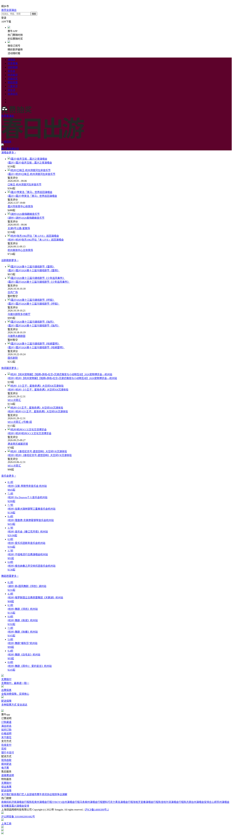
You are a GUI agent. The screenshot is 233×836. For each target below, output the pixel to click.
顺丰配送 (6, 764)
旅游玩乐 (13, 94)
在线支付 (6, 745)
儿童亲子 (13, 86)
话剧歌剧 (13, 67)
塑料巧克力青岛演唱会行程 (118, 802)
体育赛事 (13, 63)
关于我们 (6, 794)
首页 (3, 10)
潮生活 (11, 90)
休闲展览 (13, 75)
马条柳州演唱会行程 (91, 802)
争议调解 (62, 794)
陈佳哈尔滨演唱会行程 (171, 802)
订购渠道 (6, 722)
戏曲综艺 (13, 78)
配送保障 (6, 790)
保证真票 (6, 786)
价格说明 (6, 733)
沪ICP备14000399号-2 (97, 809)
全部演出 (11, 10)
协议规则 (52, 794)
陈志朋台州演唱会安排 (196, 802)
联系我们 (16, 794)
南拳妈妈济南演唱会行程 (15, 802)
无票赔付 (6, 783)
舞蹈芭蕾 (13, 82)
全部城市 (32, 794)
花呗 (3, 748)
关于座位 (6, 737)
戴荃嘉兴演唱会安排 (17, 805)
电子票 (5, 767)
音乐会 (11, 71)
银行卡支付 (7, 752)
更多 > (12, 152)
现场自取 (6, 760)
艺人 (24, 794)
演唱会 (11, 59)
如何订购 (6, 729)
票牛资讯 (42, 794)
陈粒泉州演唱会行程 (40, 802)
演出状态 (6, 726)
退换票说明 (7, 775)
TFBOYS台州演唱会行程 (66, 802)
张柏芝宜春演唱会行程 (145, 802)
